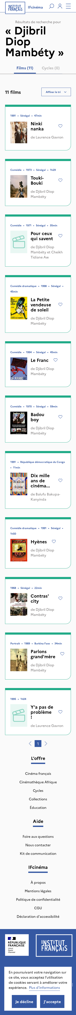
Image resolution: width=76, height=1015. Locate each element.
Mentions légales (38, 890)
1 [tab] (38, 743)
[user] (59, 6)
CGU (38, 907)
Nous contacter (38, 844)
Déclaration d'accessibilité (38, 916)
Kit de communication (38, 853)
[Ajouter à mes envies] (60, 126)
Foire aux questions (38, 836)
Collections (38, 799)
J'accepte (52, 1001)
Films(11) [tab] (24, 67)
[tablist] (38, 69)
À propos (38, 882)
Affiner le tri (53, 92)
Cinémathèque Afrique (38, 781)
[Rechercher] (51, 6)
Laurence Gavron (49, 137)
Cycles (38, 790)
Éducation (38, 807)
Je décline (24, 1001)
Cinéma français (38, 773)
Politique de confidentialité (38, 899)
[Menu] (68, 6)
